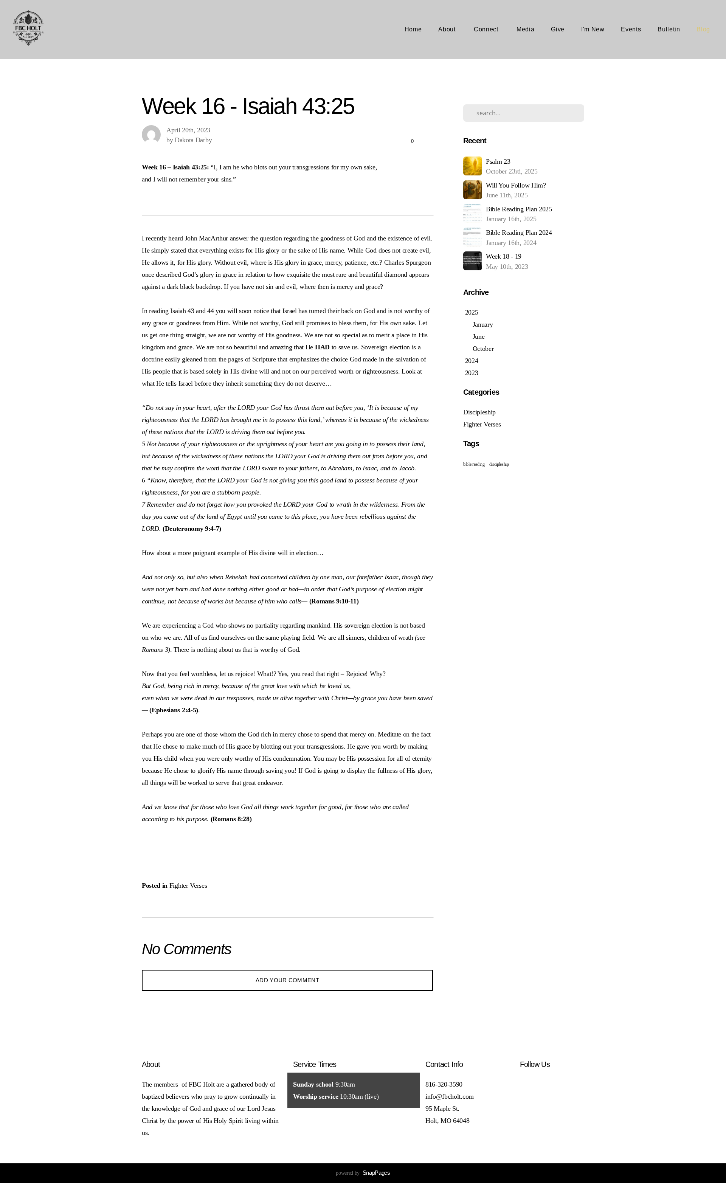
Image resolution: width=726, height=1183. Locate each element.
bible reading (474, 464)
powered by (363, 1173)
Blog (703, 29)
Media (525, 29)
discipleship (499, 464)
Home (413, 29)
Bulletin (669, 29)
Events (631, 29)
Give (558, 29)
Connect (487, 29)
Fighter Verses (188, 885)
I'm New (592, 29)
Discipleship (479, 412)
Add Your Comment (287, 980)
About (447, 29)
